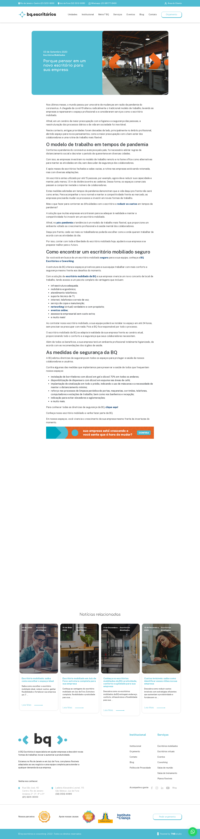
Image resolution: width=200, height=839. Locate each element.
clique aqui (111, 407)
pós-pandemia (65, 222)
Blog (132, 762)
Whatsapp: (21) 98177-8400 (104, 3)
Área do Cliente (175, 3)
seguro (104, 257)
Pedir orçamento (167, 816)
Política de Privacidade (140, 768)
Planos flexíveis (164, 778)
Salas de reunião (165, 768)
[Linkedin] (162, 788)
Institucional (135, 746)
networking (57, 306)
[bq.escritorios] (37, 14)
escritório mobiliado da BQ (81, 276)
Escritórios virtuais (166, 751)
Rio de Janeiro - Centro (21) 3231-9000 (37, 3)
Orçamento (171, 14)
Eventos (161, 757)
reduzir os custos (127, 204)
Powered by (170, 834)
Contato (133, 757)
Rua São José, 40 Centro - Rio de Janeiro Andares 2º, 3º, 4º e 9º (33, 791)
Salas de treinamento (167, 773)
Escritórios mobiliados (167, 746)
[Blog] (174, 788)
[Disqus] (100, 484)
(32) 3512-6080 (63, 794)
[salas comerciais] (100, 432)
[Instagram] (157, 788)
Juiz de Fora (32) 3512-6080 (72, 3)
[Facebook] (152, 788)
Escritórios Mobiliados (54, 55)
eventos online (59, 310)
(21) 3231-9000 (30, 797)
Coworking (162, 762)
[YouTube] (168, 788)
